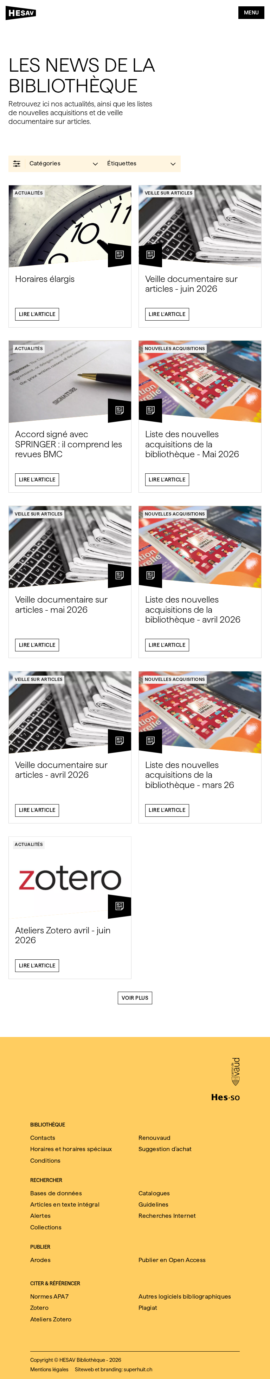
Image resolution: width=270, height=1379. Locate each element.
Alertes (40, 1215)
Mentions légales (49, 1369)
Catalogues (154, 1193)
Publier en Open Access (172, 1259)
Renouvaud (155, 1137)
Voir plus (135, 998)
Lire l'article (37, 314)
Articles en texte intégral (64, 1204)
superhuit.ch (138, 1369)
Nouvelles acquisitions (175, 348)
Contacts (43, 1137)
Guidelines (154, 1204)
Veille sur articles (169, 193)
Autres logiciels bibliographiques (185, 1296)
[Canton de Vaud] (235, 1072)
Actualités (29, 193)
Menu (251, 12)
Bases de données (56, 1193)
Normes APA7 (49, 1296)
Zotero (39, 1307)
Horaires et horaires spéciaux (71, 1149)
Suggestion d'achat (165, 1149)
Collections (46, 1227)
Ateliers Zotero (51, 1319)
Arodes (40, 1259)
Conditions (45, 1160)
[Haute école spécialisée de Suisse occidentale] (226, 1096)
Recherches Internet (167, 1215)
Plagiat (148, 1307)
